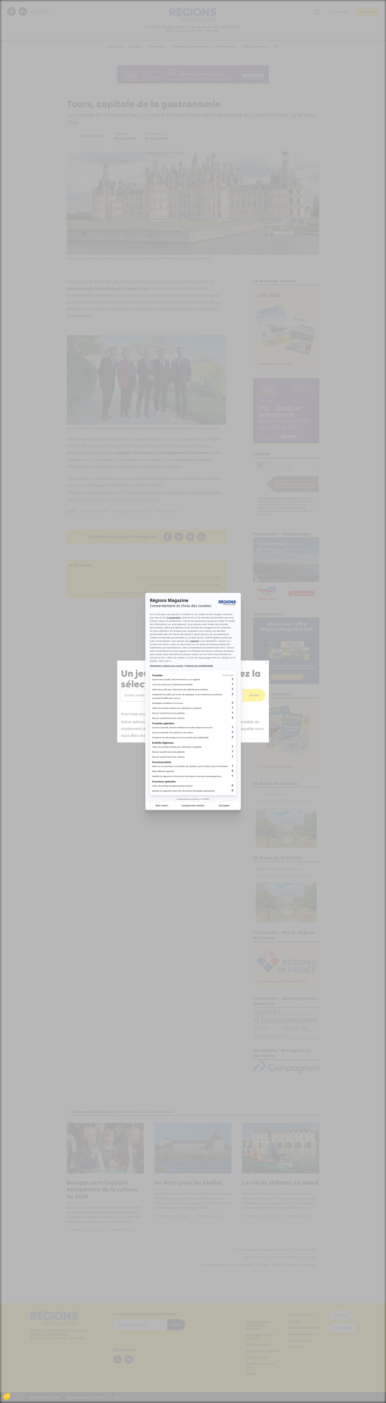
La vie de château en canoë (280, 1182)
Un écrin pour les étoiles (188, 1182)
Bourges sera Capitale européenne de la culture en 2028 (102, 1189)
